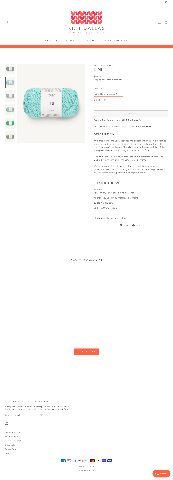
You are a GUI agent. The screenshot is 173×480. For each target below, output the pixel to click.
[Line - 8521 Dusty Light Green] (41, 324)
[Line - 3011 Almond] (34, 318)
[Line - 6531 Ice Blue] (31, 324)
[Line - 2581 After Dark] (31, 318)
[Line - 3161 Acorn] (41, 318)
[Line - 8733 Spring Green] (19, 327)
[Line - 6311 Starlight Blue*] (28, 324)
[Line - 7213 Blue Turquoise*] (34, 324)
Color (98, 89)
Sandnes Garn (104, 65)
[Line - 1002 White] (10, 318)
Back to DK (88, 352)
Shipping (97, 79)
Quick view (24, 303)
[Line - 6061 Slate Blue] (21, 324)
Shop (82, 40)
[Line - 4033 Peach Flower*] (17, 321)
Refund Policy (11, 449)
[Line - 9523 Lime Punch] (29, 327)
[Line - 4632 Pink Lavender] (38, 321)
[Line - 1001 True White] (7, 318)
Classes (68, 40)
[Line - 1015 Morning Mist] (14, 318)
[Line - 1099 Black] (17, 318)
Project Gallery (116, 40)
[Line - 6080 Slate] (24, 324)
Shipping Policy (12, 445)
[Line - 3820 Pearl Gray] (14, 321)
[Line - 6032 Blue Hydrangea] (14, 324)
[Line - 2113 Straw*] (24, 318)
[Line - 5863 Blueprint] (7, 324)
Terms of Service (12, 432)
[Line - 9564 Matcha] (33, 327)
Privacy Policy (11, 436)
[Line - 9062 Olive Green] (26, 327)
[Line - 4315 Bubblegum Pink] (28, 321)
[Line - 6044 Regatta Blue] (17, 324)
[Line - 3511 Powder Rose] (7, 321)
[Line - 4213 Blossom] (24, 321)
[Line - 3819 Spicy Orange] (10, 321)
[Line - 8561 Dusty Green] (16, 327)
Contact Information (14, 441)
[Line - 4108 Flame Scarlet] (21, 321)
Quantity (100, 100)
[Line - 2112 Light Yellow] (21, 318)
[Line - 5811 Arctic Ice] (41, 321)
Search (8, 453)
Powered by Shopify (86, 470)
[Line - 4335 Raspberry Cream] (31, 321)
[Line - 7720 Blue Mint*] (38, 324)
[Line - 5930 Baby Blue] (10, 324)
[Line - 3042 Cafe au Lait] (38, 318)
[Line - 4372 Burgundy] (34, 321)
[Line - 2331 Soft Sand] (28, 318)
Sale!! (96, 40)
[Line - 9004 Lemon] (23, 327)
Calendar (52, 40)
